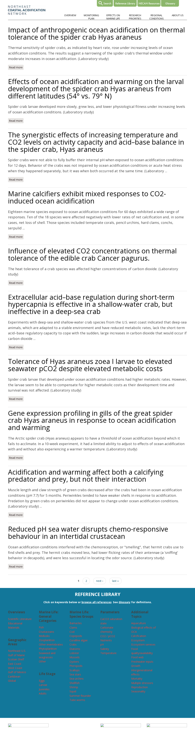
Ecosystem (138, 640)
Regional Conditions (156, 17)
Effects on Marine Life (113, 17)
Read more (16, 67)
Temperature (108, 653)
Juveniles (44, 689)
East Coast (14, 664)
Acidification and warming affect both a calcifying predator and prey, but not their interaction (85, 475)
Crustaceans (46, 631)
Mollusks (44, 636)
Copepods (76, 636)
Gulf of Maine (16, 655)
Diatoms (75, 649)
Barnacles (76, 623)
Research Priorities (135, 17)
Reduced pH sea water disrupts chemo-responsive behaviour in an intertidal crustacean (88, 532)
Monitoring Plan (91, 17)
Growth (135, 666)
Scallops (75, 670)
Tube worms (77, 700)
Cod (72, 631)
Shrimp (74, 687)
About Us (178, 15)
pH (102, 644)
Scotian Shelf (16, 659)
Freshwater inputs (142, 661)
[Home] (27, 14)
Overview (70, 15)
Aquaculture (138, 623)
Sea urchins (77, 678)
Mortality (136, 678)
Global (12, 680)
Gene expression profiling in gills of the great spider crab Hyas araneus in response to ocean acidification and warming (92, 420)
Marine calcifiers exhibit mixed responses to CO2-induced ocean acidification (87, 197)
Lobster (74, 653)
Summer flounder (80, 696)
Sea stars (75, 674)
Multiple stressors (142, 683)
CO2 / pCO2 (107, 636)
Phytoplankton (48, 648)
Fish (41, 627)
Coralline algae (79, 640)
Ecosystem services (143, 644)
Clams (73, 627)
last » (115, 581)
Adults (42, 693)
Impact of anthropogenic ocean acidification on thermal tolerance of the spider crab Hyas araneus (96, 33)
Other (42, 661)
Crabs (73, 644)
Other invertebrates (51, 644)
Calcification (138, 636)
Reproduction (139, 687)
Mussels (75, 657)
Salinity (104, 649)
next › (99, 581)
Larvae (43, 685)
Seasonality (138, 691)
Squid (73, 691)
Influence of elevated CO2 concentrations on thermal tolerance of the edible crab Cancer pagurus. (92, 254)
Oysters (74, 661)
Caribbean (14, 676)
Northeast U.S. (17, 651)
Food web (137, 657)
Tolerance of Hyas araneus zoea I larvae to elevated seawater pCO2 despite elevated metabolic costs (90, 365)
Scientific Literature (20, 619)
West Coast (15, 668)
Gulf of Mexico (17, 672)
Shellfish (75, 683)
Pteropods (76, 666)
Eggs (42, 680)
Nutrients (106, 640)
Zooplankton (47, 640)
